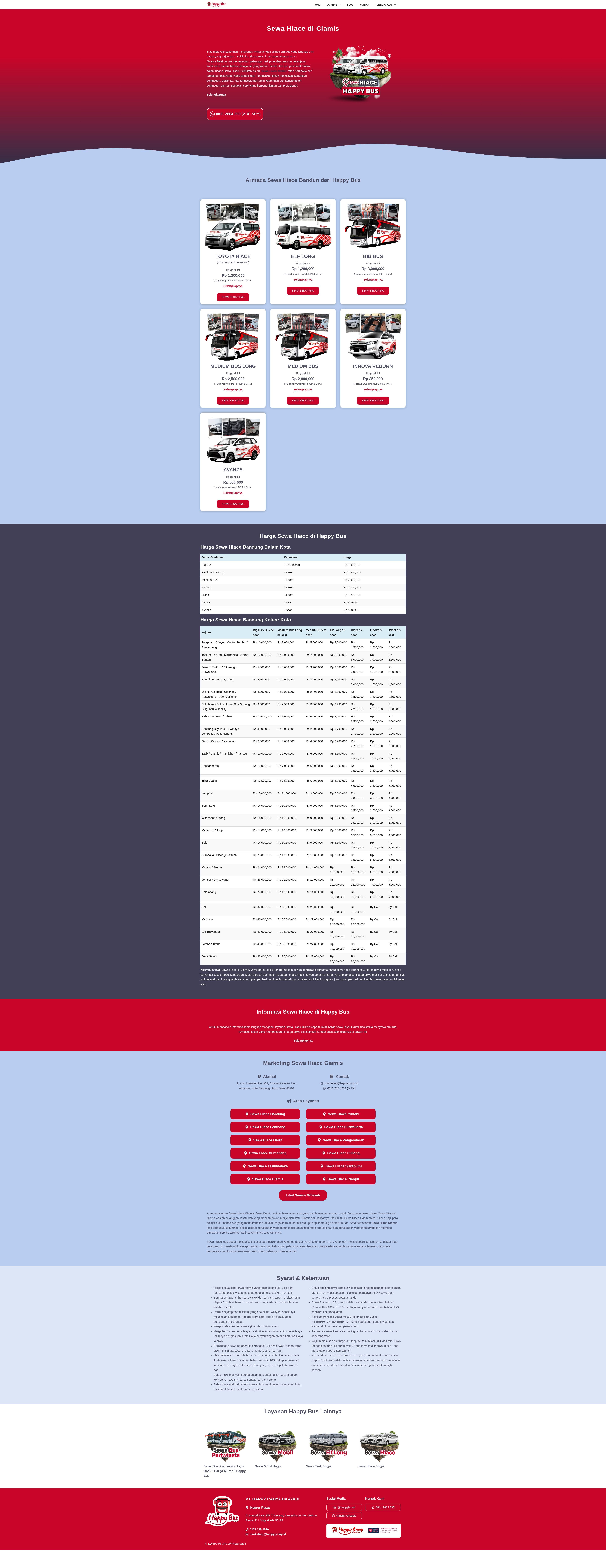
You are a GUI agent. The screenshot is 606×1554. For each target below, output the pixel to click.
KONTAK (364, 4)
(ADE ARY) (238, 114)
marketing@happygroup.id (341, 1083)
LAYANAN (332, 4)
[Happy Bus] (216, 4)
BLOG (350, 4)
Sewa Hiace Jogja (370, 1466)
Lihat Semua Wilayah (303, 1195)
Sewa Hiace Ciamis (274, 71)
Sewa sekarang (233, 297)
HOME (317, 4)
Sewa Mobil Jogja (268, 1466)
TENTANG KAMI (383, 4)
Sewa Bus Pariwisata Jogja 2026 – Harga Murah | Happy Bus (225, 1470)
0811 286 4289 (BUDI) (341, 1088)
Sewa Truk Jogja (318, 1466)
